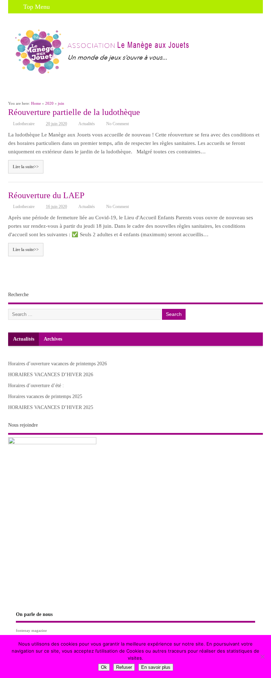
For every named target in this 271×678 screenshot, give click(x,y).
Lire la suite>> (26, 166)
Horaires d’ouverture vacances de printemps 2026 (57, 363)
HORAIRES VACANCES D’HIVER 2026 (50, 374)
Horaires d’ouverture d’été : (36, 385)
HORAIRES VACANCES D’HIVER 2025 (50, 407)
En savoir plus (155, 667)
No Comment (117, 123)
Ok (104, 667)
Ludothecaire (24, 123)
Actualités (86, 123)
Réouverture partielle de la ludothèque (74, 112)
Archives (53, 339)
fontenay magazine (31, 631)
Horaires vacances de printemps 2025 (45, 396)
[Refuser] (262, 656)
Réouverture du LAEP (46, 195)
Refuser (124, 667)
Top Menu (36, 6)
